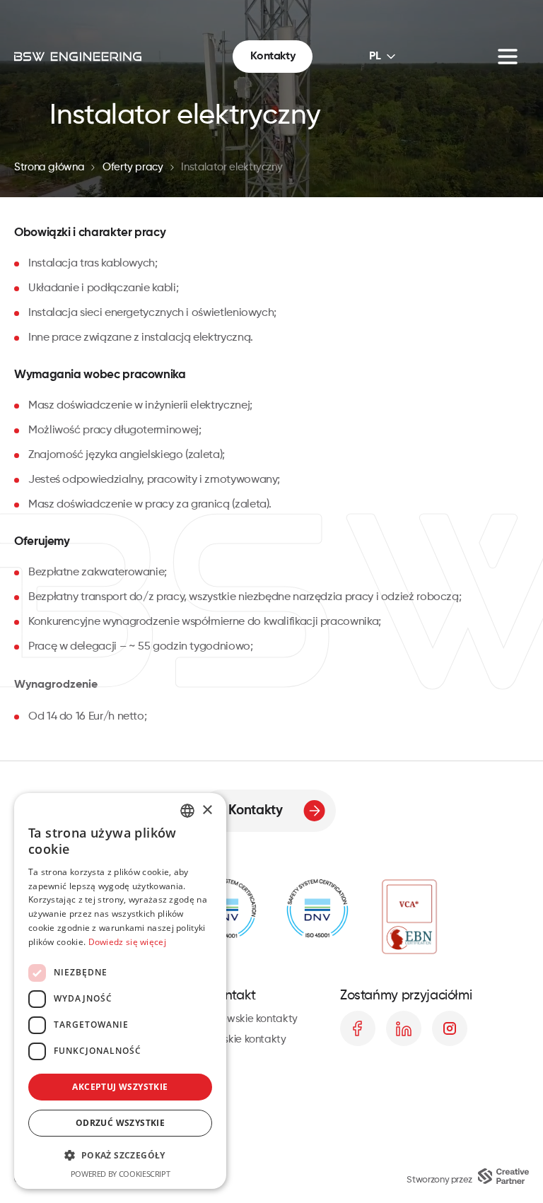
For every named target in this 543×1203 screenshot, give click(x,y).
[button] (120, 1155)
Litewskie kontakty (254, 1019)
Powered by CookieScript (120, 1173)
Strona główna (49, 167)
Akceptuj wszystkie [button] (120, 1087)
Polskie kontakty (248, 1039)
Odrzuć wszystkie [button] (120, 1123)
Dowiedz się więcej (127, 942)
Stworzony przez (439, 1180)
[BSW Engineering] (77, 56)
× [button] (207, 810)
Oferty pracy (133, 167)
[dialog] (120, 991)
